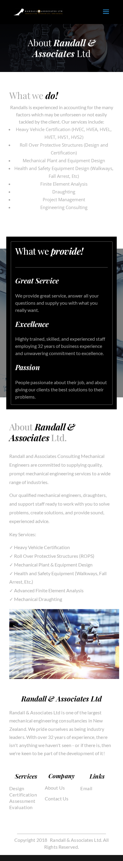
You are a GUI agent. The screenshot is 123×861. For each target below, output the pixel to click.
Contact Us (56, 798)
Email (86, 788)
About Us (55, 788)
